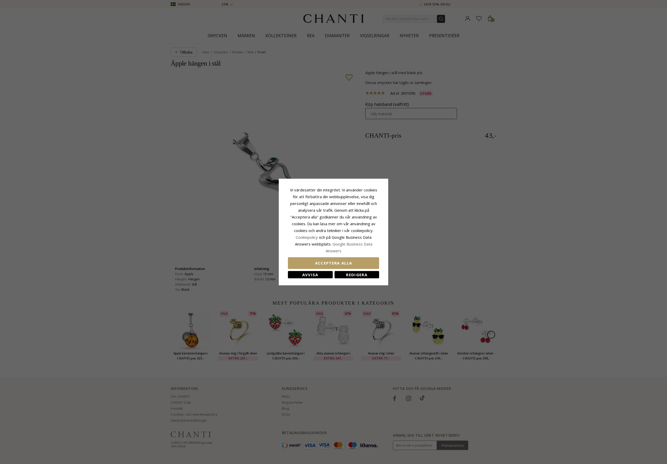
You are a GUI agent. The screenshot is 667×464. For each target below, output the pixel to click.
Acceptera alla (333, 263)
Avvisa (310, 274)
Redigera (356, 274)
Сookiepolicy (307, 237)
